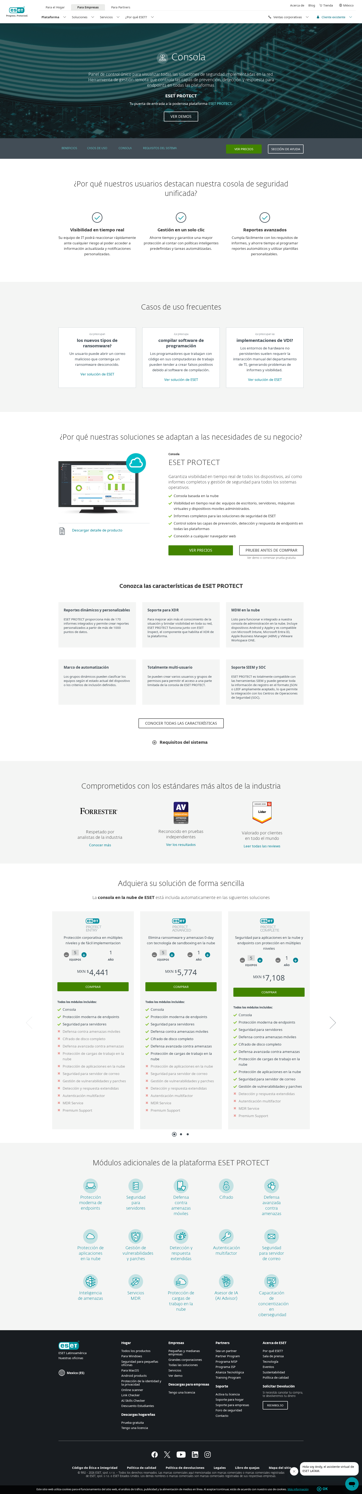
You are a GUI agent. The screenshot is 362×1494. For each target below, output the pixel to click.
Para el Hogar (55, 7)
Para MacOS (130, 1370)
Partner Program (228, 1356)
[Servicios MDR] (135, 1287)
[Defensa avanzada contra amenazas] (271, 1191)
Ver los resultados (181, 844)
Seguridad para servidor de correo (271, 1253)
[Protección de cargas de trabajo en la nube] (181, 1287)
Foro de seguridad (229, 1410)
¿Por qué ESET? (136, 17)
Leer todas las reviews (262, 846)
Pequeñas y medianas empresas (184, 1352)
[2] (181, 1134)
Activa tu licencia (228, 1394)
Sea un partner (226, 1351)
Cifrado (226, 1197)
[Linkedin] (195, 1456)
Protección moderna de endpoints (90, 1202)
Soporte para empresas (232, 1405)
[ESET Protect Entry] (93, 932)
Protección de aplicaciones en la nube (90, 1253)
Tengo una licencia (134, 1428)
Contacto (222, 1415)
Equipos (75, 959)
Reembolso (275, 1405)
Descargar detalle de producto (97, 530)
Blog (311, 5)
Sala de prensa (273, 1356)
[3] (187, 1134)
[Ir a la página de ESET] (17, 12)
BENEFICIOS (69, 148)
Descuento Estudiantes (137, 1406)
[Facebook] (154, 1456)
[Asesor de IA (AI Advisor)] (226, 1287)
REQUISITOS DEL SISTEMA (160, 148)
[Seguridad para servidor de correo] (271, 1242)
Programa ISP (225, 1367)
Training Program (228, 1377)
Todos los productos (135, 1351)
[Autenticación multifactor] (226, 1242)
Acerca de (297, 5)
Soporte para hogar (230, 1399)
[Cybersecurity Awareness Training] (271, 1287)
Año (111, 959)
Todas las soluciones (183, 1365)
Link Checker (130, 1395)
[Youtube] (181, 1456)
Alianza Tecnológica (230, 1372)
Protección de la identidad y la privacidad (141, 1383)
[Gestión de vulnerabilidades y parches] (135, 1242)
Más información (298, 1489)
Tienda (328, 5)
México (348, 5)
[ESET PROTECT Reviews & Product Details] (262, 822)
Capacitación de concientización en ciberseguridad (273, 1304)
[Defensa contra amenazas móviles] (181, 1191)
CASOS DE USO (97, 148)
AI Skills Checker (133, 1400)
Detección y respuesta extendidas (181, 1253)
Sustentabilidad (274, 1372)
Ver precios (243, 149)
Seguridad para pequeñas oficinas (139, 1363)
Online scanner (132, 1390)
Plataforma (50, 17)
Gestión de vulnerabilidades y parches (138, 1253)
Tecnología (270, 1361)
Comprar (93, 987)
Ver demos (181, 116)
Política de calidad (276, 1377)
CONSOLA (125, 148)
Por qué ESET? (273, 1351)
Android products (134, 1375)
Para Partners (120, 7)
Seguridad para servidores (135, 1202)
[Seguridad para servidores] (135, 1191)
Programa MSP (226, 1361)
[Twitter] (167, 1456)
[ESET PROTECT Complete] (269, 932)
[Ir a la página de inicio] (68, 1346)
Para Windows (131, 1356)
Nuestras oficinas (70, 1358)
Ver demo (175, 1375)
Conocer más (100, 845)
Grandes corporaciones (185, 1359)
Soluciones (79, 17)
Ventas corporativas (287, 17)
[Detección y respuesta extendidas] (181, 1242)
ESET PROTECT (219, 103)
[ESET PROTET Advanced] (181, 932)
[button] (66, 954)
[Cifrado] (226, 1191)
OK (325, 1489)
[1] (174, 1134)
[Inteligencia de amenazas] (90, 1287)
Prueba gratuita (132, 1422)
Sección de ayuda (285, 149)
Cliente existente (333, 17)
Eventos (268, 1367)
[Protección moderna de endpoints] (90, 1191)
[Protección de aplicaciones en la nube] (90, 1242)
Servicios (106, 17)
